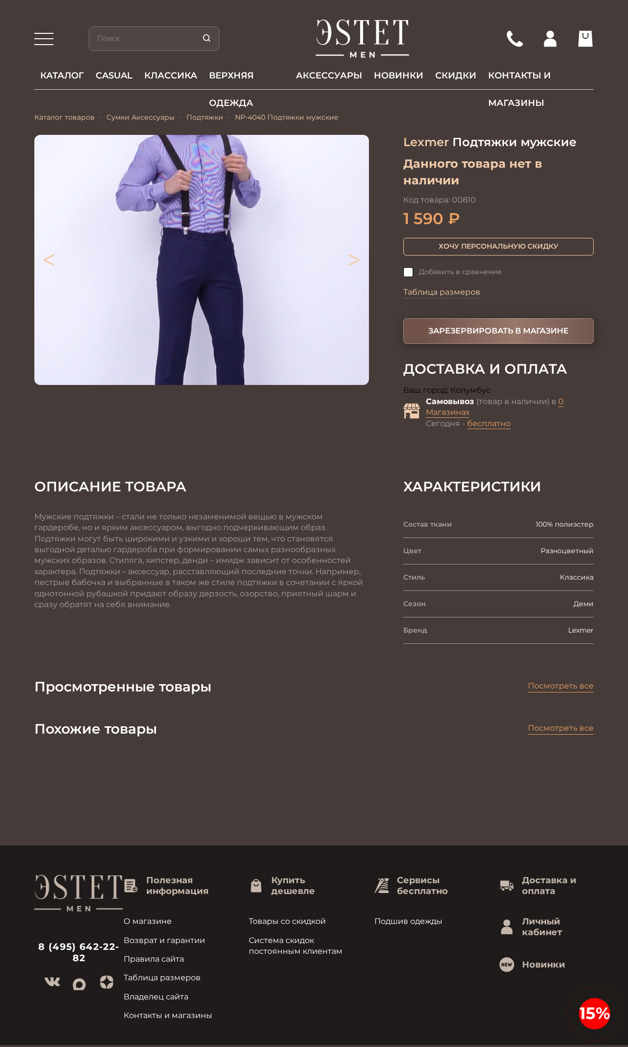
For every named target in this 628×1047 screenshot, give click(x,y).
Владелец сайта (156, 996)
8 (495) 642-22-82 (78, 952)
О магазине (148, 921)
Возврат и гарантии (164, 940)
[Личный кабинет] (550, 38)
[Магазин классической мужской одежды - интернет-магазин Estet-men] (362, 39)
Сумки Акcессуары (140, 117)
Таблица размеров (441, 292)
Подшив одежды (408, 921)
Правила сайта (154, 959)
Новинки (398, 75)
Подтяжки (204, 117)
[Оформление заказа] (585, 38)
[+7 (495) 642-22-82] (514, 38)
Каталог (62, 75)
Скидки (455, 75)
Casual (114, 75)
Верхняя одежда (231, 79)
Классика (170, 75)
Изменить (511, 390)
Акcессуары (329, 75)
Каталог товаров (64, 117)
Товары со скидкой (287, 921)
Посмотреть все (561, 685)
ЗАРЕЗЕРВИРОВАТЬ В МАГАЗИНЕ (498, 330)
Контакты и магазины (519, 79)
